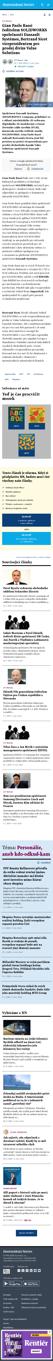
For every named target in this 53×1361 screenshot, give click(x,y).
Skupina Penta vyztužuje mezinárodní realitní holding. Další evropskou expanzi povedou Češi (26, 920)
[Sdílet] (44, 14)
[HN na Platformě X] (19, 1270)
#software (38, 374)
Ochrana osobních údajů (31, 1295)
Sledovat (18, 169)
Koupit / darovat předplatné (14, 1319)
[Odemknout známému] (49, 14)
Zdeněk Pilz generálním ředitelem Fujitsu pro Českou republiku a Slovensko (25, 695)
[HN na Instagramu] (27, 1270)
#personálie (10, 374)
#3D (7, 379)
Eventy (6, 1323)
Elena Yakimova (18, 1132)
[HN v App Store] (31, 1283)
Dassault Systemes (40, 104)
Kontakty (7, 1295)
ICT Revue (18, 60)
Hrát (16, 426)
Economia (7, 1303)
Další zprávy (26, 1233)
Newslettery (8, 1328)
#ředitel (16, 379)
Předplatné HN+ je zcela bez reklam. (37, 557)
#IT (28, 374)
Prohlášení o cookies (29, 1299)
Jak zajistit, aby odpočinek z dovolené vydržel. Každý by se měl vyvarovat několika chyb (24, 1141)
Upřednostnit (37, 169)
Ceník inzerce (8, 1312)
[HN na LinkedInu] (31, 1270)
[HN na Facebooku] (23, 1270)
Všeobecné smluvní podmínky (33, 1308)
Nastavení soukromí (29, 1303)
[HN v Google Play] (12, 1283)
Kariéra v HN (8, 1308)
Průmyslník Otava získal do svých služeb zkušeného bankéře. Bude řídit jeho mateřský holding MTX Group (26, 989)
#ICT (21, 374)
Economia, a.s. (20, 1256)
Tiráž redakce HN (10, 1299)
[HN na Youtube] (39, 1270)
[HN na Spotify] (35, 1270)
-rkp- (26, 60)
